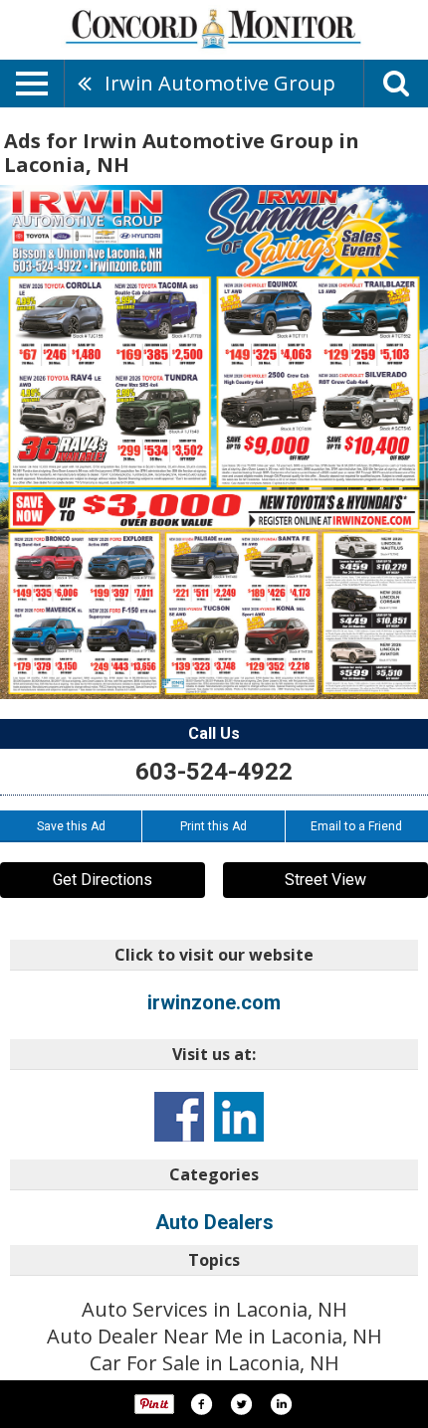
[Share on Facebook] (201, 1404)
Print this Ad (213, 826)
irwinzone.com (214, 1002)
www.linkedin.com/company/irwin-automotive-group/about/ (239, 1117)
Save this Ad (71, 826)
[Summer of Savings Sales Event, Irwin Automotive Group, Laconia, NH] (214, 442)
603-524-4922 (214, 772)
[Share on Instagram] (281, 1404)
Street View (325, 879)
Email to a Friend (356, 826)
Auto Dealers (214, 1222)
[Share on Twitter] (241, 1404)
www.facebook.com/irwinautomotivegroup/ (179, 1117)
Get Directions (102, 879)
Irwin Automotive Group (220, 83)
